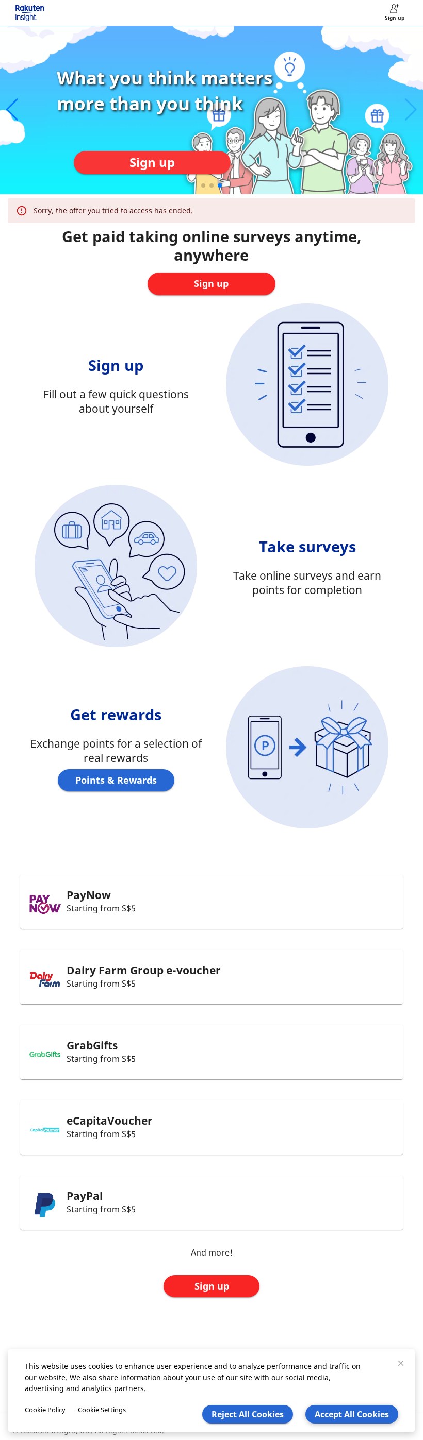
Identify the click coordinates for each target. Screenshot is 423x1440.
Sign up (211, 1286)
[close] (401, 1363)
